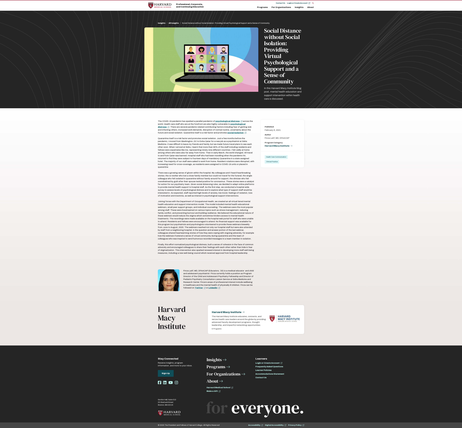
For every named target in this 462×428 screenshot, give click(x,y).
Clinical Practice (272, 162)
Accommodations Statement (269, 374)
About (310, 7)
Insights (299, 7)
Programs (262, 7)
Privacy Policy (295, 425)
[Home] (159, 6)
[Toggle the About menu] (314, 7)
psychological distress (227, 121)
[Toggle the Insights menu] (305, 7)
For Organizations (281, 7)
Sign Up (166, 373)
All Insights (174, 23)
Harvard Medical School (218, 387)
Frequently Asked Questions (269, 367)
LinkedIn (213, 288)
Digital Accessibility (274, 425)
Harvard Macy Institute (277, 146)
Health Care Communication (276, 157)
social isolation (235, 133)
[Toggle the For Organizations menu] (292, 7)
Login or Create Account (297, 3)
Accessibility (254, 425)
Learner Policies (263, 370)
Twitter (199, 288)
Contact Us (280, 3)
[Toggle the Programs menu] (269, 7)
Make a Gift (212, 391)
